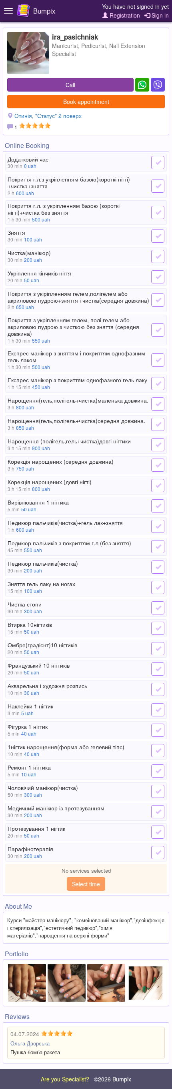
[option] (27, 983)
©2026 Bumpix (112, 1079)
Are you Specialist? (65, 1079)
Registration (124, 15)
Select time (86, 884)
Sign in (159, 15)
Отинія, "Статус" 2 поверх (48, 116)
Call (70, 85)
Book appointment (86, 102)
